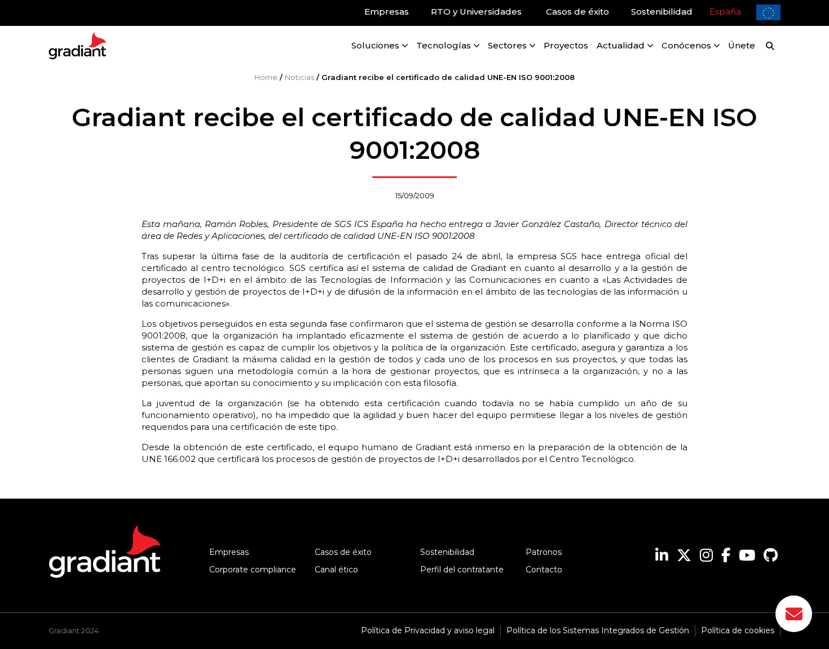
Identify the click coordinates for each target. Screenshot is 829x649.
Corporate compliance (252, 569)
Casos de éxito (343, 552)
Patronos (544, 552)
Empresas (229, 552)
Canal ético (336, 569)
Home (265, 77)
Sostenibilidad (447, 552)
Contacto (544, 569)
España (725, 11)
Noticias (299, 77)
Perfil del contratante (462, 569)
